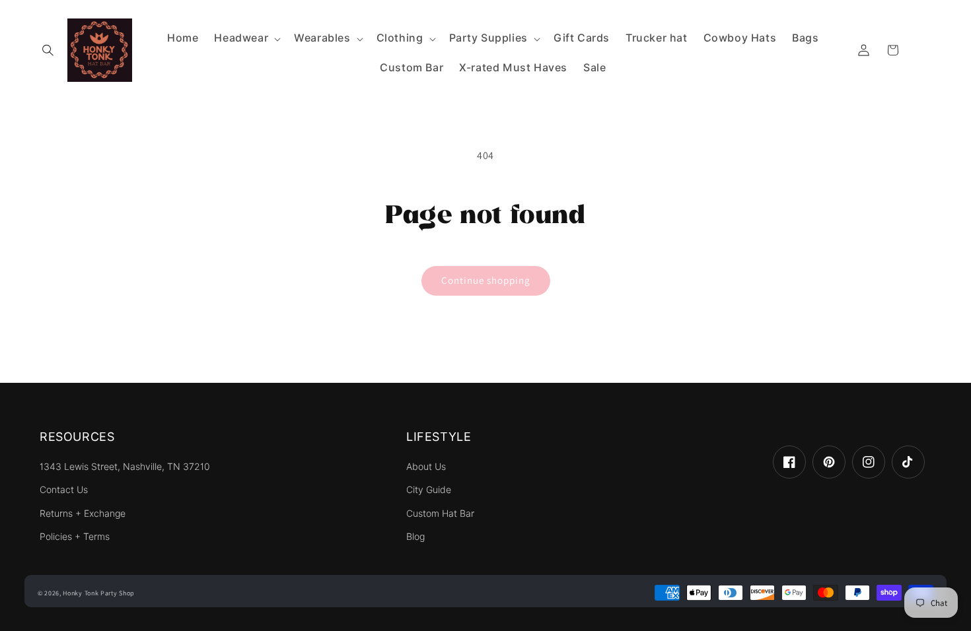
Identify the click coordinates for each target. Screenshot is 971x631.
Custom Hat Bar (440, 513)
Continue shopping (485, 280)
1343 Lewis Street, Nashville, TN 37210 (125, 466)
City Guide (428, 489)
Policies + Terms (75, 536)
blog (415, 536)
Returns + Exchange (83, 513)
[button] (47, 50)
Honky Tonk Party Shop (99, 593)
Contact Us (64, 489)
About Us (426, 466)
